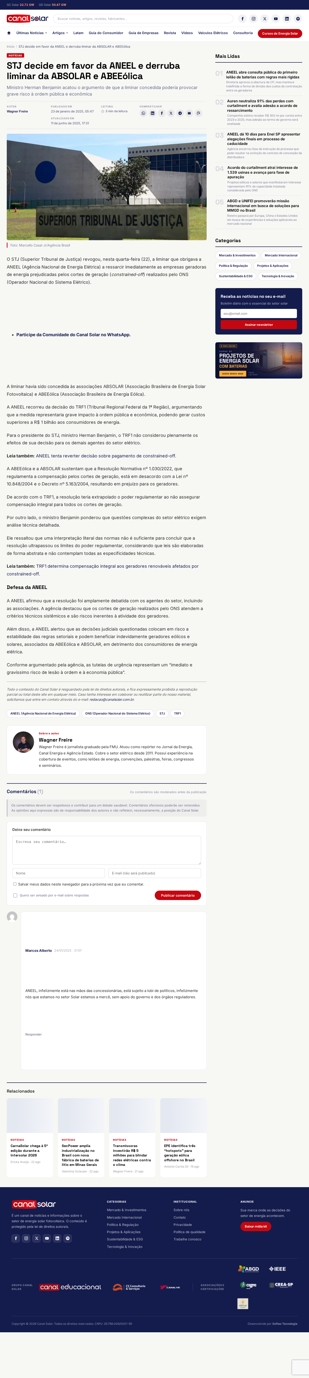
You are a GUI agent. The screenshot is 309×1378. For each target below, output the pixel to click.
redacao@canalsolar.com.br (111, 699)
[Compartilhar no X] (171, 113)
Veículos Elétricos (213, 33)
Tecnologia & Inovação (278, 276)
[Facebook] (242, 18)
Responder (33, 1034)
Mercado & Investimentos (237, 255)
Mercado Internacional (281, 255)
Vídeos (187, 33)
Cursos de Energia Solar (280, 33)
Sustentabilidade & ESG (236, 276)
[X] (264, 18)
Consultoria (243, 33)
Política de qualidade (189, 1232)
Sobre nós (181, 1210)
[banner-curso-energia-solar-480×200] (258, 360)
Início (10, 46)
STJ (162, 713)
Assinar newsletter (259, 325)
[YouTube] (275, 18)
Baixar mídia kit (256, 1226)
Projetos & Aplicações (272, 266)
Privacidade (183, 1225)
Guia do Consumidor (106, 33)
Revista (170, 33)
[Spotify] (298, 18)
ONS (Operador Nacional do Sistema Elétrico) (117, 713)
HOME (9, 34)
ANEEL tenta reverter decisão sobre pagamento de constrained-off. (106, 455)
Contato (180, 1217)
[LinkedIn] (286, 18)
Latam (78, 33)
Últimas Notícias (30, 33)
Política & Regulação (233, 266)
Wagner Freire (17, 111)
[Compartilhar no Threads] (198, 113)
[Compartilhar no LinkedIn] (152, 113)
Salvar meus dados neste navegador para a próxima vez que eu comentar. (81, 884)
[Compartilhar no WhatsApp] (143, 113)
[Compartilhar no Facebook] (162, 113)
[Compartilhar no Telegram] (180, 113)
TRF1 (177, 713)
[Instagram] (253, 18)
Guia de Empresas (144, 33)
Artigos (58, 33)
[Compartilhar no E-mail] (189, 113)
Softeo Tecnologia (284, 1324)
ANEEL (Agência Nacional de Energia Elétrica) (43, 713)
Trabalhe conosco (187, 1239)
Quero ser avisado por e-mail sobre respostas (54, 895)
